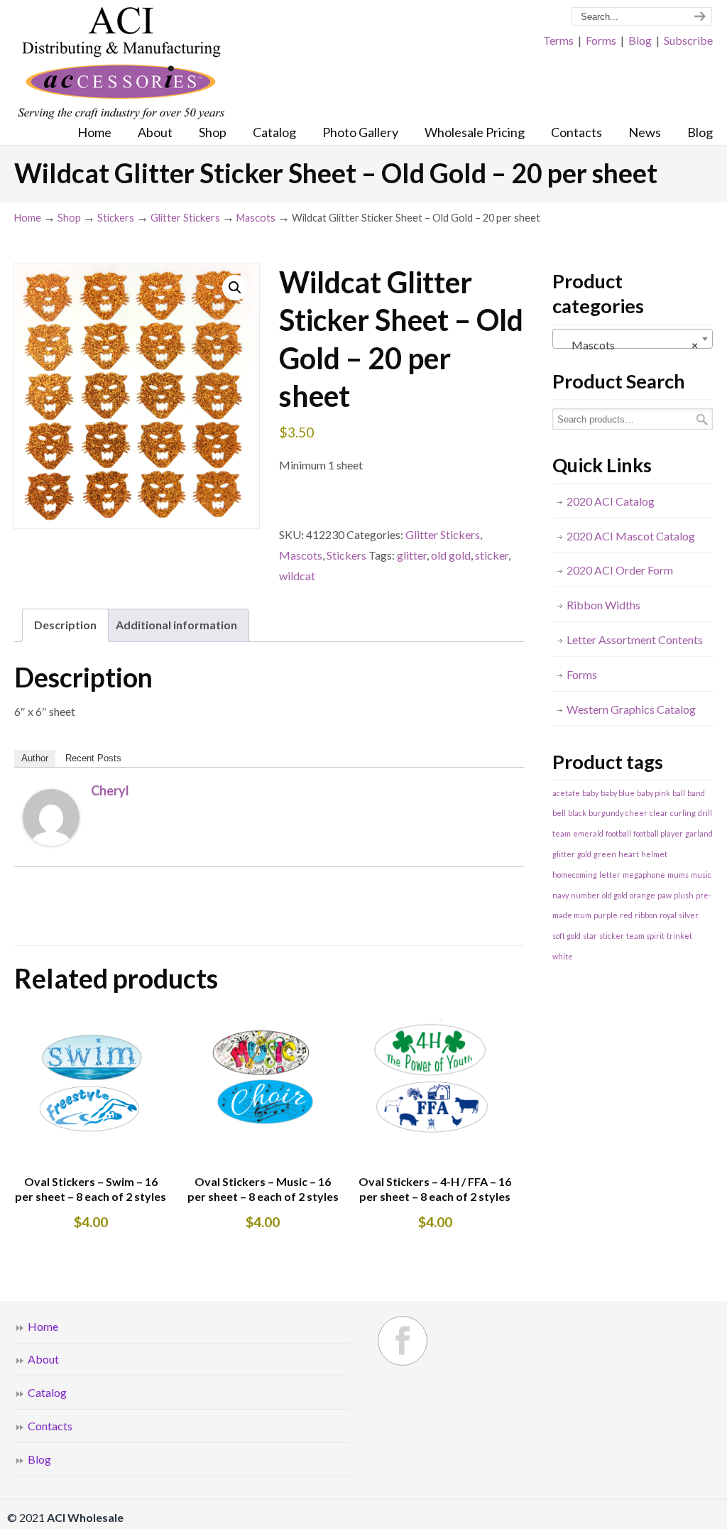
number (585, 895)
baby (590, 793)
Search (702, 419)
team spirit (645, 935)
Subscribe (688, 40)
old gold (451, 555)
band (696, 793)
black (577, 812)
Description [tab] (65, 624)
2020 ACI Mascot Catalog (631, 536)
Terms (558, 40)
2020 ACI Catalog (611, 501)
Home (27, 218)
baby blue (618, 793)
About (43, 1359)
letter (610, 874)
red (626, 915)
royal (668, 915)
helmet (654, 854)
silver (689, 915)
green (605, 854)
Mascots (255, 218)
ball (678, 793)
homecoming (574, 874)
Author (34, 758)
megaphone (644, 874)
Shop (69, 218)
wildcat (297, 575)
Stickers (115, 218)
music (701, 874)
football (618, 833)
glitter (412, 555)
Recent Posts (93, 758)
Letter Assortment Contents (635, 639)
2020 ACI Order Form (620, 570)
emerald (588, 833)
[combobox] (632, 339)
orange (642, 895)
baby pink (653, 793)
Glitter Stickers (185, 218)
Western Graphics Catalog (631, 709)
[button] (235, 287)
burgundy (606, 812)
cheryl (110, 790)
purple (606, 915)
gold (584, 854)
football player (658, 833)
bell (559, 812)
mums (678, 874)
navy (560, 895)
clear (659, 812)
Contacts (50, 1425)
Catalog (47, 1392)
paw (664, 895)
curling (683, 812)
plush (684, 895)
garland (699, 833)
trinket (679, 935)
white (562, 956)
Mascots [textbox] (628, 345)
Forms (601, 40)
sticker (491, 555)
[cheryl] (51, 841)
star (590, 935)
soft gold (566, 935)
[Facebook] (402, 1341)
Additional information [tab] (176, 624)
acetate (566, 793)
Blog (640, 40)
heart (628, 854)
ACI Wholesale (120, 64)
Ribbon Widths (603, 604)
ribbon (646, 915)
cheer (636, 812)
